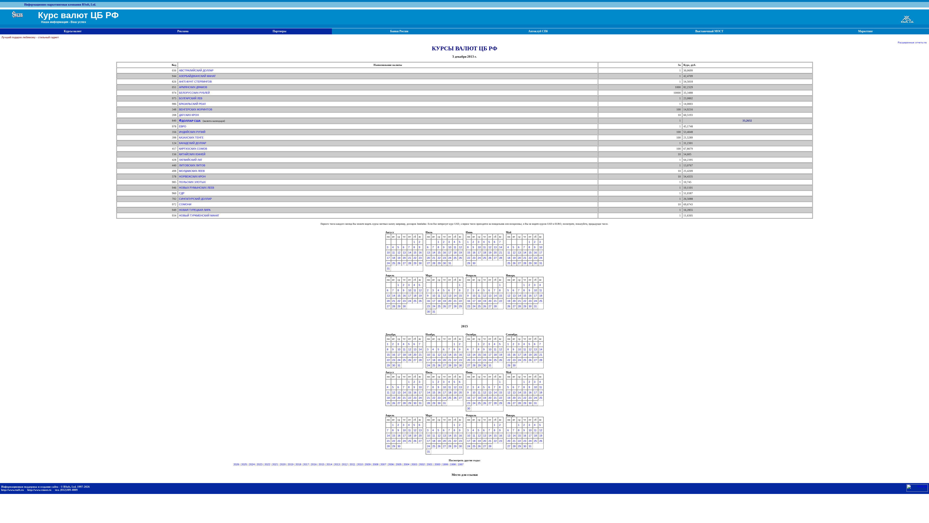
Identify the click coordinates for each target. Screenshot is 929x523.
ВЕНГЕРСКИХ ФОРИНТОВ (195, 109)
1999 (445, 464)
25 (393, 263)
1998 (453, 464)
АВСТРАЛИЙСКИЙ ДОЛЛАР (196, 70)
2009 (368, 464)
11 (393, 252)
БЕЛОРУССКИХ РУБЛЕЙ (194, 92)
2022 (267, 464)
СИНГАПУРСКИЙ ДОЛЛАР (195, 198)
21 (409, 257)
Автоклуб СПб (538, 31)
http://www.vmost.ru (39, 489)
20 (404, 257)
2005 (399, 464)
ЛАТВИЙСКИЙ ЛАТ (190, 159)
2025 (244, 464)
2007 (383, 464)
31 (388, 268)
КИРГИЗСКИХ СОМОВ (193, 148)
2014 (329, 464)
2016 (314, 464)
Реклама (182, 31)
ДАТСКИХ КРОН (189, 115)
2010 (360, 464)
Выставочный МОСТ (709, 31)
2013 (337, 464)
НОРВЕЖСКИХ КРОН (192, 176)
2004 (406, 464)
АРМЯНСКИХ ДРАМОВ (193, 87)
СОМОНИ (185, 204)
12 (398, 252)
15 (414, 252)
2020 (283, 464)
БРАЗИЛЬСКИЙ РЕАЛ (192, 103)
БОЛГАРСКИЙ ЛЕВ (190, 98)
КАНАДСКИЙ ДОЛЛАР (192, 143)
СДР (181, 193)
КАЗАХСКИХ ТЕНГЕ (191, 137)
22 (414, 257)
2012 (345, 464)
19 (398, 257)
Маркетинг (865, 31)
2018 (298, 464)
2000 (437, 464)
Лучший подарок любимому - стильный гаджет (30, 37)
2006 (391, 464)
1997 (461, 464)
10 (388, 252)
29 (414, 263)
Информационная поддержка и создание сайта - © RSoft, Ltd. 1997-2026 (45, 486)
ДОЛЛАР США (191, 120)
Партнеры (279, 31)
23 (420, 257)
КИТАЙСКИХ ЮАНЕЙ (192, 154)
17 (388, 257)
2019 (290, 464)
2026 (236, 464)
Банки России (399, 31)
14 (409, 252)
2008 (375, 464)
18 (393, 257)
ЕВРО (182, 126)
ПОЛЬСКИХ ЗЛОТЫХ (192, 182)
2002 (422, 464)
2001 (430, 464)
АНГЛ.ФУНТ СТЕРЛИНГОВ (195, 81)
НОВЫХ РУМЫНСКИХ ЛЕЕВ (196, 187)
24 (388, 263)
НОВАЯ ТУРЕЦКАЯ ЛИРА (194, 209)
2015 (321, 464)
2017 (306, 464)
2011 (352, 464)
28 (409, 263)
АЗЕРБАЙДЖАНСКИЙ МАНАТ (197, 76)
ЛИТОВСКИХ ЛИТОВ (192, 165)
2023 (259, 464)
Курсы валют (73, 31)
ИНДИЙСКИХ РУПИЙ (192, 132)
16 (420, 252)
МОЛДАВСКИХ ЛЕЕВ (192, 170)
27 (404, 263)
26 (398, 263)
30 (420, 263)
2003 (414, 464)
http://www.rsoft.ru (12, 489)
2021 (275, 464)
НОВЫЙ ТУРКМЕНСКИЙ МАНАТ (199, 215)
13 (404, 252)
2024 (252, 464)
